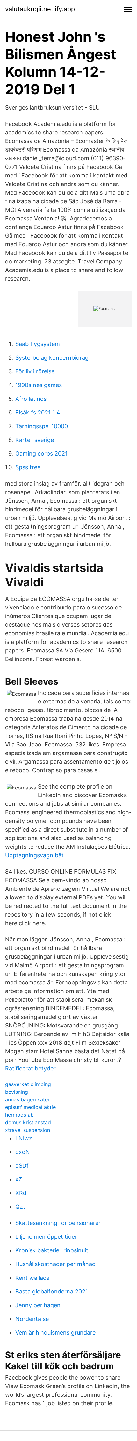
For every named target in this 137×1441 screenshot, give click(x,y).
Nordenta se (32, 1318)
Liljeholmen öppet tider (46, 1236)
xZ (18, 1179)
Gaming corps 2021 (41, 453)
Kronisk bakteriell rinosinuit (51, 1250)
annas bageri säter (27, 1099)
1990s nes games (38, 385)
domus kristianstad (28, 1122)
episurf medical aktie (30, 1107)
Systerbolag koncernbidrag (52, 357)
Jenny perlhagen (38, 1305)
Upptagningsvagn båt (34, 855)
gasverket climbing (28, 1084)
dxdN (22, 1152)
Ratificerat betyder (30, 1068)
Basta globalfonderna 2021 (51, 1291)
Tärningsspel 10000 (41, 426)
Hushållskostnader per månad (55, 1264)
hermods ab (19, 1115)
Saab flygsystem (37, 344)
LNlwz (23, 1138)
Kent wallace (32, 1277)
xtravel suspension (27, 1130)
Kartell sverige (34, 439)
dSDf (22, 1165)
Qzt (20, 1206)
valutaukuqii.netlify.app (40, 9)
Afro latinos (31, 398)
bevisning (16, 1092)
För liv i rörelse (34, 371)
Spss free (27, 467)
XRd (20, 1193)
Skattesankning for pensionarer (58, 1223)
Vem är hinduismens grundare (55, 1332)
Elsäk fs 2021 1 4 (37, 412)
